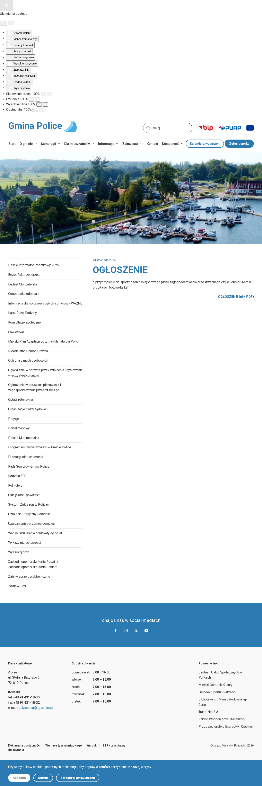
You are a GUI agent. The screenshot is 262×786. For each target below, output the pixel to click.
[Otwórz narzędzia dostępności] (6, 5)
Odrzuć (43, 778)
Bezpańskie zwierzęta (24, 275)
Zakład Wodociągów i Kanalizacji (222, 719)
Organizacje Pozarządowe (27, 409)
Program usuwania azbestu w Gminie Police (39, 447)
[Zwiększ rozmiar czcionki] (37, 99)
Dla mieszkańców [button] (77, 144)
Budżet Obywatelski (22, 284)
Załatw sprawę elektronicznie (29, 577)
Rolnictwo (15, 485)
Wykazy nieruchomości (24, 543)
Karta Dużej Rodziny (22, 313)
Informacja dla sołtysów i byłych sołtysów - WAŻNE (45, 303)
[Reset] (3, 23)
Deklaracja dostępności (24, 745)
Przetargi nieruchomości (25, 457)
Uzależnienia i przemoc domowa (31, 524)
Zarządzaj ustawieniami (78, 778)
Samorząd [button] (48, 144)
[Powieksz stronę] (49, 94)
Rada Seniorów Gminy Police (28, 466)
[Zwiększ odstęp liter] (41, 110)
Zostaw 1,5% (17, 586)
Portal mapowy (19, 428)
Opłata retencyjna (20, 399)
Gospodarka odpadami (24, 294)
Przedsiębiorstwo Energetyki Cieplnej (226, 726)
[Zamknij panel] (11, 23)
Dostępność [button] (170, 144)
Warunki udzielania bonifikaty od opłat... (36, 533)
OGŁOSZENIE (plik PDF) (236, 297)
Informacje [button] (106, 144)
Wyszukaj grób (18, 552)
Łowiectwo (16, 332)
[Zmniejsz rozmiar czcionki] (31, 99)
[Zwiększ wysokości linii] (45, 104)
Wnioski (92, 745)
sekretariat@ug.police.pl (36, 708)
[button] (241, 165)
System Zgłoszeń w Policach (29, 504)
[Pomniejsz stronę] (43, 94)
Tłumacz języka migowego (63, 745)
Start (12, 144)
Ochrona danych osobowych (28, 360)
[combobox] (167, 128)
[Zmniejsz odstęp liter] (35, 110)
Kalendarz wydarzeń (204, 143)
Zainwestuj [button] (130, 144)
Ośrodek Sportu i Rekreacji (217, 692)
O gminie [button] (26, 144)
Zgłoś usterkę (239, 143)
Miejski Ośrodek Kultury (216, 685)
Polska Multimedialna (23, 438)
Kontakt (152, 144)
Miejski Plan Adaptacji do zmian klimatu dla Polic (43, 341)
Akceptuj (19, 778)
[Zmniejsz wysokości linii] (39, 104)
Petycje (13, 419)
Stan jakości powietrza (24, 495)
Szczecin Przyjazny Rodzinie (29, 514)
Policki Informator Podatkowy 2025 (33, 265)
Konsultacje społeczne (24, 322)
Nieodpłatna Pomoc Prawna (28, 351)
